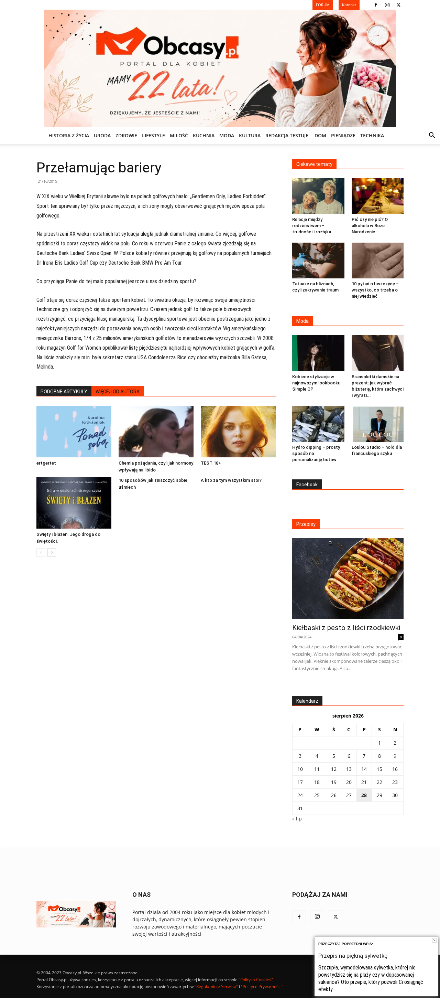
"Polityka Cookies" (256, 980)
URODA (102, 135)
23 (395, 782)
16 (395, 769)
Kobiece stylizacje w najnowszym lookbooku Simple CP (316, 383)
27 (349, 795)
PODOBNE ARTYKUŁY (64, 391)
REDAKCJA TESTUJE (286, 135)
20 (349, 782)
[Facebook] (376, 5)
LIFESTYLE (153, 135)
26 (334, 795)
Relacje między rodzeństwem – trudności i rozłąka (311, 225)
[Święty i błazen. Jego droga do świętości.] (73, 503)
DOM (320, 135)
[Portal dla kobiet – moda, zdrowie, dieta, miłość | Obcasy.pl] (220, 68)
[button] (432, 136)
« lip (297, 818)
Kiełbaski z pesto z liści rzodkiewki (346, 628)
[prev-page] (40, 552)
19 (334, 782)
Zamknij (434, 940)
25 (317, 795)
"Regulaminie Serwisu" (216, 986)
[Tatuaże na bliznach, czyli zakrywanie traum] (318, 260)
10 (300, 769)
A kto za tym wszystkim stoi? (231, 480)
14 (364, 769)
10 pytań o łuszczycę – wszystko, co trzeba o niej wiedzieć (375, 290)
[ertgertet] (73, 431)
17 (300, 782)
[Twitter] (398, 5)
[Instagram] (387, 5)
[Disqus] (156, 667)
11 (317, 769)
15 (379, 769)
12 (334, 769)
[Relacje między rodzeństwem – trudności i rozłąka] (318, 196)
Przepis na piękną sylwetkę (352, 955)
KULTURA (250, 135)
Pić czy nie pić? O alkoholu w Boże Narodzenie (370, 225)
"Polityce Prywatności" (262, 986)
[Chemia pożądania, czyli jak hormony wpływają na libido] (156, 431)
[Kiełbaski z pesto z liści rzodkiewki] (348, 578)
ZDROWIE (126, 135)
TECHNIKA (372, 135)
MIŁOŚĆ (179, 135)
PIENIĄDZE (343, 135)
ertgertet (46, 463)
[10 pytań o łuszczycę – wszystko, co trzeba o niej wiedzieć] (378, 260)
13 (349, 769)
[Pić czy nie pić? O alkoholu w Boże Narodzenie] (378, 196)
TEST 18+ (211, 463)
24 (300, 795)
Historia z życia (68, 135)
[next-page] (51, 552)
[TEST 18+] (238, 431)
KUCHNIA (203, 135)
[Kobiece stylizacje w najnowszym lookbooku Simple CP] (318, 353)
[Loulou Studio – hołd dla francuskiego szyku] (378, 424)
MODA (226, 135)
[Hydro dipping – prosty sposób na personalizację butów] (318, 424)
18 (317, 782)
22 (379, 782)
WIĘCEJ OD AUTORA (118, 391)
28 (364, 795)
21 (364, 782)
